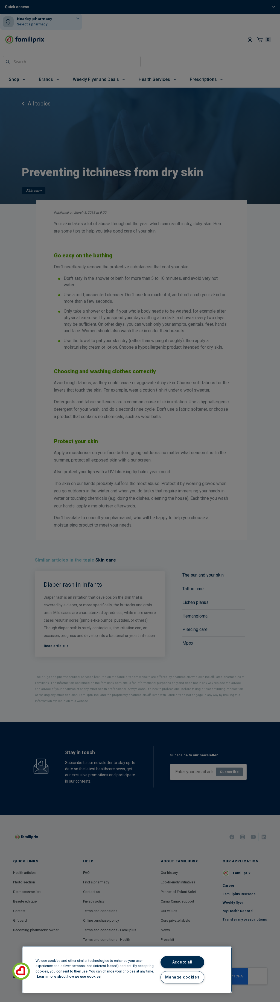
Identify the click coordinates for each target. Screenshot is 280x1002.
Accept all (182, 962)
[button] (21, 971)
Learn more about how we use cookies (69, 976)
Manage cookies (182, 977)
